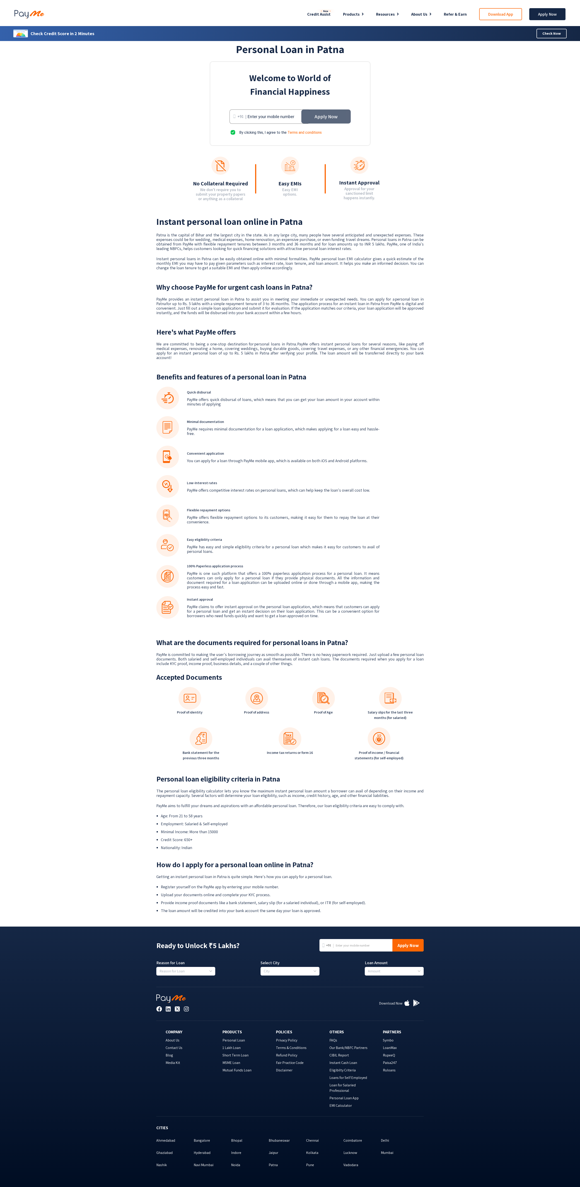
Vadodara (350, 1165)
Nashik (161, 1165)
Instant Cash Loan (343, 1062)
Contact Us (174, 1047)
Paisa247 (390, 1062)
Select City (270, 963)
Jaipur (273, 1152)
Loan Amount (376, 963)
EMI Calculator (340, 1105)
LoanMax (390, 1047)
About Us (419, 14)
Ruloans (389, 1070)
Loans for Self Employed (348, 1077)
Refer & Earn (455, 14)
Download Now (390, 1003)
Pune (310, 1165)
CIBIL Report (339, 1055)
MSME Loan (231, 1062)
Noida (235, 1165)
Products (351, 14)
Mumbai (387, 1152)
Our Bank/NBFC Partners (348, 1047)
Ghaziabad (164, 1152)
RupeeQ (389, 1055)
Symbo (388, 1040)
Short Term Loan (235, 1055)
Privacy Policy (286, 1040)
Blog (169, 1055)
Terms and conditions (305, 132)
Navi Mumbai (203, 1165)
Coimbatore (352, 1140)
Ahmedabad (165, 1140)
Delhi (385, 1140)
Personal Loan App (344, 1098)
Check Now (551, 33)
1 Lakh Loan (231, 1047)
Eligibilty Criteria (342, 1070)
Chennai (312, 1140)
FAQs (333, 1040)
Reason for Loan (170, 963)
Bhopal (236, 1140)
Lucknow (350, 1152)
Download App (500, 14)
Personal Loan (233, 1040)
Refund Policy (286, 1055)
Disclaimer (284, 1070)
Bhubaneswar (279, 1140)
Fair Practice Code (290, 1062)
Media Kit (173, 1062)
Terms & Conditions (291, 1047)
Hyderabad (202, 1152)
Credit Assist (319, 14)
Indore (236, 1152)
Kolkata (312, 1152)
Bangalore (202, 1140)
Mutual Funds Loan (236, 1070)
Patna (273, 1165)
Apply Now (547, 14)
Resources (385, 14)
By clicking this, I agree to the (280, 133)
